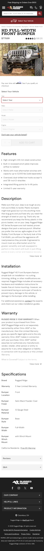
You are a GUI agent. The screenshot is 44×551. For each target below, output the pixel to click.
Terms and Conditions (11, 534)
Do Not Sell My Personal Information (16, 530)
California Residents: (18, 448)
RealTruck (26, 520)
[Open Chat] (31, 7)
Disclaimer (36, 534)
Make (3, 106)
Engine (3, 125)
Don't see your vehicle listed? (14, 134)
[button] (22, 495)
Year (2, 96)
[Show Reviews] (34, 38)
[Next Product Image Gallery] (42, 60)
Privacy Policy (26, 534)
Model (3, 115)
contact (28, 301)
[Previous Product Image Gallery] (2, 60)
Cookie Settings (35, 530)
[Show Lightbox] (22, 59)
